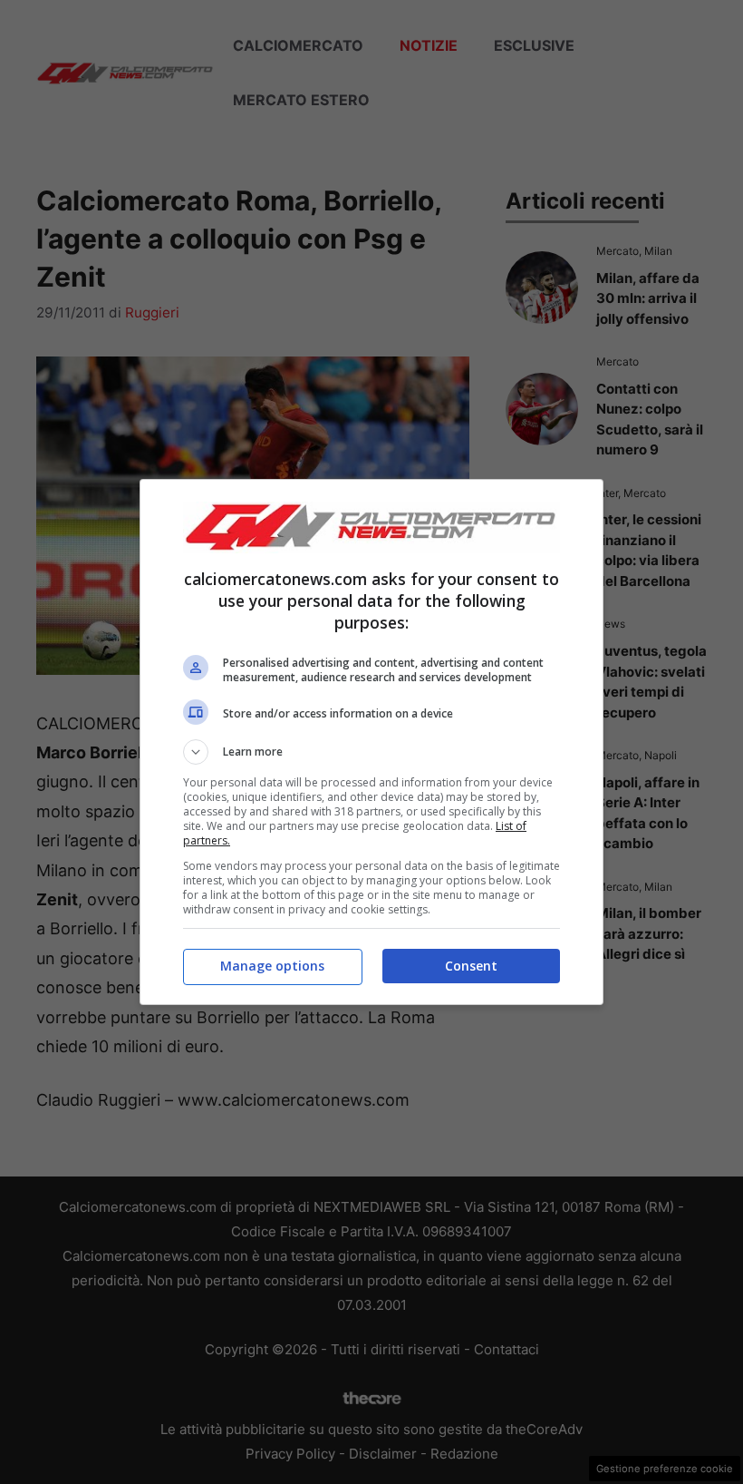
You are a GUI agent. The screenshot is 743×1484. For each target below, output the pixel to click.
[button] (371, 752)
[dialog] (371, 741)
